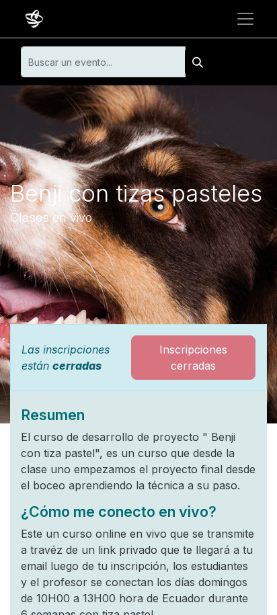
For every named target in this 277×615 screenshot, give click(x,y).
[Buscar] (197, 61)
